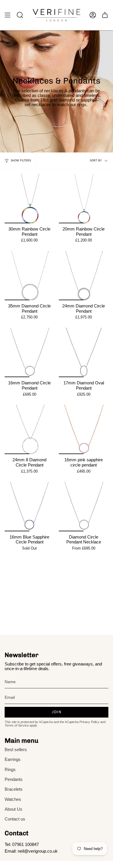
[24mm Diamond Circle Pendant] (83, 275)
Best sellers (16, 749)
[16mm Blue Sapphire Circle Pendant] (29, 506)
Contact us (15, 819)
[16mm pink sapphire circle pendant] (83, 429)
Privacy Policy (89, 722)
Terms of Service (17, 725)
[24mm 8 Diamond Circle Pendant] (29, 429)
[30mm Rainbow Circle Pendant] (29, 198)
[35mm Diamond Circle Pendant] (29, 275)
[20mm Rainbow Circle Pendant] (83, 198)
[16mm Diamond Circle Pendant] (29, 352)
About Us (13, 809)
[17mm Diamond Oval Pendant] (83, 352)
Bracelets (14, 789)
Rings (10, 769)
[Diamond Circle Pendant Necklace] (83, 506)
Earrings (13, 759)
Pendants (14, 779)
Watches (13, 799)
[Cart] (105, 15)
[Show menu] (7, 15)
